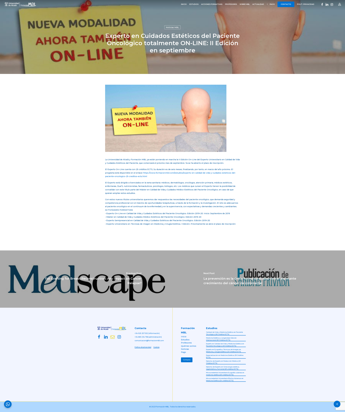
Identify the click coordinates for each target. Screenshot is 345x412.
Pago (183, 352)
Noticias (185, 349)
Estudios (185, 339)
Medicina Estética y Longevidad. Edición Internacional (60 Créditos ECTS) (221, 339)
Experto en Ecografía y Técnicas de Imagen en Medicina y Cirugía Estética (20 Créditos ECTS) (223, 351)
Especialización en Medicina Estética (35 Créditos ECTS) (224, 356)
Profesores (186, 343)
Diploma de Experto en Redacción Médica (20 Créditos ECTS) (223, 362)
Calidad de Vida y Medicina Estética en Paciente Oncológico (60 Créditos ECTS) (224, 333)
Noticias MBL (172, 27)
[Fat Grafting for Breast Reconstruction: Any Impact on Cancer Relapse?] (86, 279)
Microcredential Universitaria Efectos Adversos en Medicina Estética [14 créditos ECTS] (224, 379)
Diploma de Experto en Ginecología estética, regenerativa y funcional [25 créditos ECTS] (222, 368)
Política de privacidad (143, 347)
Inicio (183, 336)
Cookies (156, 347)
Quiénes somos (188, 346)
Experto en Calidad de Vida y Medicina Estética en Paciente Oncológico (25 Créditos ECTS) (225, 345)
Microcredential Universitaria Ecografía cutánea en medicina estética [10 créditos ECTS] (225, 374)
